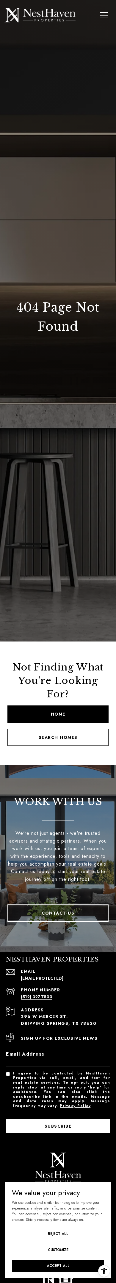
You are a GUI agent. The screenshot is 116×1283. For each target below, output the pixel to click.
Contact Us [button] (58, 913)
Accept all (58, 1265)
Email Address (25, 1054)
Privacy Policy (75, 1106)
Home (58, 714)
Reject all (58, 1233)
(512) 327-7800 (36, 997)
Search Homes (58, 737)
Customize (58, 1250)
